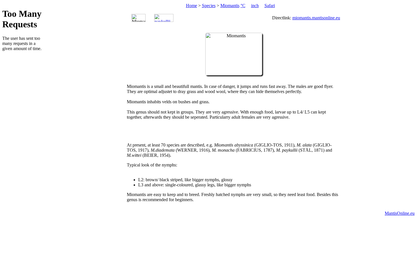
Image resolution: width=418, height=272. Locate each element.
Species (209, 5)
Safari (269, 5)
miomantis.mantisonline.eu (316, 17)
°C (243, 5)
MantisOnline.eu (400, 213)
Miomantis (229, 5)
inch (255, 5)
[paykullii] (163, 18)
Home (191, 5)
